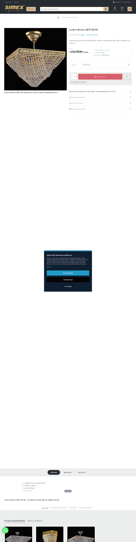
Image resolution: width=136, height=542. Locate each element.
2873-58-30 (72, 507)
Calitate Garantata (78, 97)
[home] (59, 17)
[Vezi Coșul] (130, 9)
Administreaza (68, 280)
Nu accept (68, 286)
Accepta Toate (68, 273)
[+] (76, 76)
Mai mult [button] (72, 43)
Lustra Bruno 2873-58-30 (58, 507)
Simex (103, 52)
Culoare (73, 65)
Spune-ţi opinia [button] (92, 35)
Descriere (54, 472)
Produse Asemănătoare (14, 521)
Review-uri (81, 472)
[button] (100, 76)
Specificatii (67, 472)
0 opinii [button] (82, 35)
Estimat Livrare (77, 103)
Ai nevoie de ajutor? (78, 109)
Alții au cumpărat (34, 521)
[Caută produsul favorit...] (105, 9)
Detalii (49, 267)
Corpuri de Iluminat (85, 507)
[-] (72, 76)
